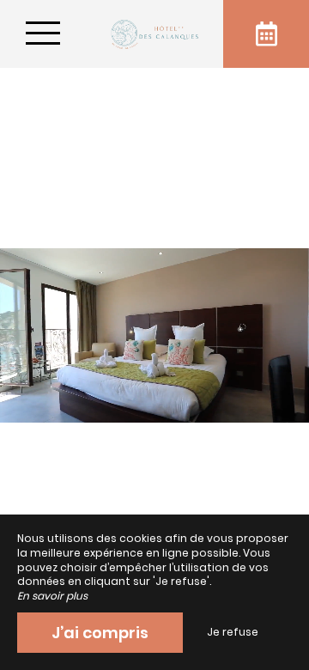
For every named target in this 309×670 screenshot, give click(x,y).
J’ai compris (100, 632)
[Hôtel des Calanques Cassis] (154, 34)
